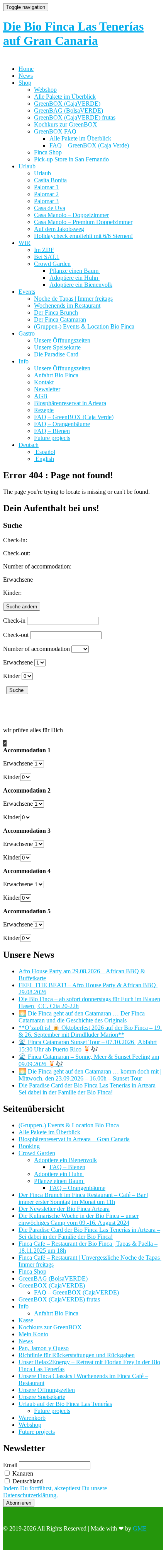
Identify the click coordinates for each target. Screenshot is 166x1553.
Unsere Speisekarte (57, 347)
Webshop (45, 89)
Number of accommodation (36, 649)
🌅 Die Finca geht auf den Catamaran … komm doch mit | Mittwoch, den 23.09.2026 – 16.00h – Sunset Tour (90, 1075)
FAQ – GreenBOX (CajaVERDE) (76, 1292)
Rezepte (44, 410)
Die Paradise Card (56, 354)
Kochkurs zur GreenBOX (65, 124)
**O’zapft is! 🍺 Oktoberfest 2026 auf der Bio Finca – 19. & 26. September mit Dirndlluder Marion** (90, 1031)
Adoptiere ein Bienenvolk (80, 284)
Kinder (11, 676)
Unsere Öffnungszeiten (62, 340)
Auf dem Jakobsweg (59, 229)
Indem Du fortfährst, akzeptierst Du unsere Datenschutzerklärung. (55, 1491)
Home (26, 68)
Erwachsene (18, 662)
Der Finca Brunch (56, 312)
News (26, 75)
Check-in (14, 620)
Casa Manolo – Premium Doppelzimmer (83, 222)
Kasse (26, 1320)
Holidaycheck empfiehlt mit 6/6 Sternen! (83, 236)
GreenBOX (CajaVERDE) (67, 103)
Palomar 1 (46, 187)
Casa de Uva (49, 208)
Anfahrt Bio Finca (56, 375)
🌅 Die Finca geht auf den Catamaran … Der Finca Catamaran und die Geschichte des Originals (82, 1017)
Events (27, 291)
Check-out (16, 635)
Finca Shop (48, 152)
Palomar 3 (46, 201)
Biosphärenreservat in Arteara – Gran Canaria (74, 1139)
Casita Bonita (50, 180)
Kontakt (44, 382)
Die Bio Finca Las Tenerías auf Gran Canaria (73, 33)
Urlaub (27, 166)
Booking (29, 1146)
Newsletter (47, 389)
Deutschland (27, 1481)
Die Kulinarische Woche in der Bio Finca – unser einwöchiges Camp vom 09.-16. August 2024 (79, 1219)
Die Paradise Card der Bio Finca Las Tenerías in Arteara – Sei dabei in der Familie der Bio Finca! (89, 1089)
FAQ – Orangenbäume (62, 424)
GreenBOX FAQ (55, 131)
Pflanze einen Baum (74, 270)
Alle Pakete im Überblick (65, 96)
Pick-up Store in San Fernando (71, 159)
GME (140, 1528)
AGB (40, 396)
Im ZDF (44, 250)
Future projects (52, 438)
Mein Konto (33, 1334)
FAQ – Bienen (52, 431)
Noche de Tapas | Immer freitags (73, 298)
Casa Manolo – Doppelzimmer (71, 215)
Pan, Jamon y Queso (44, 1348)
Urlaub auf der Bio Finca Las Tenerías (65, 1404)
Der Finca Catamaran (60, 319)
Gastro (27, 333)
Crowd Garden (52, 263)
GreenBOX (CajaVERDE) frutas (74, 117)
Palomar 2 (46, 194)
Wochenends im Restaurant (67, 305)
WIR (24, 243)
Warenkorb (32, 1417)
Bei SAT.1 (46, 256)
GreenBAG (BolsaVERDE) (68, 110)
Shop (25, 82)
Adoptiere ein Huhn (74, 277)
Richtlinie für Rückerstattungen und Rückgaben (77, 1355)
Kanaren (22, 1473)
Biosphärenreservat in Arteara (70, 403)
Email (10, 1465)
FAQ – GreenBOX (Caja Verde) (89, 145)
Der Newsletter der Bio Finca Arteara (64, 1208)
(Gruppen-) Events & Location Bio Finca (84, 326)
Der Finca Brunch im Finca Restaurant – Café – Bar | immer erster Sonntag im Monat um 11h (83, 1198)
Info (24, 361)
